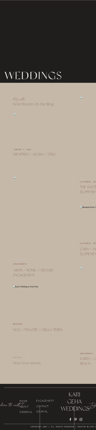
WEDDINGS (17, 324)
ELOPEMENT (85, 182)
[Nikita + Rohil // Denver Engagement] (43, 218)
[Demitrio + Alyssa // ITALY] (41, 130)
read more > (19, 357)
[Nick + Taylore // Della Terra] (41, 303)
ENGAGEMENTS (20, 264)
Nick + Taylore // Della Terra (38, 330)
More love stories (27, 363)
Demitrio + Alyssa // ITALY (35, 154)
